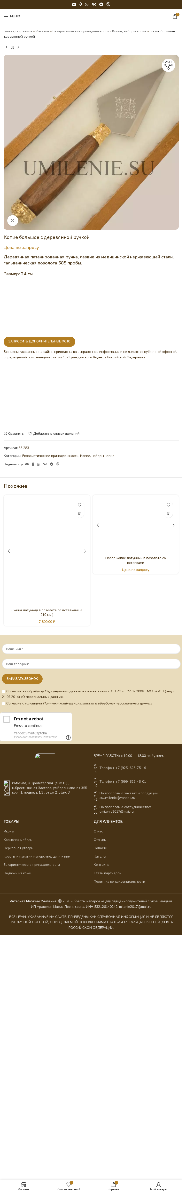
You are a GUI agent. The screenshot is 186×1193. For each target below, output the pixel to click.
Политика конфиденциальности (119, 1131)
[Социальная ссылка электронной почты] (74, 4)
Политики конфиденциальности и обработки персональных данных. (97, 952)
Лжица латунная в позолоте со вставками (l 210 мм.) (46, 866)
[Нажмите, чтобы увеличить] (12, 220)
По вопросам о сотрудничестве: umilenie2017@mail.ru (125, 1058)
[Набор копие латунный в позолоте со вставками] (136, 678)
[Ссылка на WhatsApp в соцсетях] (87, 4)
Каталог (100, 1105)
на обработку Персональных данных (51, 940)
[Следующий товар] (18, 47)
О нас (98, 1080)
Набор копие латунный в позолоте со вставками (135, 866)
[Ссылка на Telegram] (101, 4)
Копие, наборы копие (129, 31)
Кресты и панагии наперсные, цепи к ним (37, 1105)
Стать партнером (108, 1122)
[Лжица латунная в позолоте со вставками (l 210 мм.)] (47, 678)
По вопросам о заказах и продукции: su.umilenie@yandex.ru (129, 1045)
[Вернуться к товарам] (12, 47)
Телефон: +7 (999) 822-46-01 (123, 1031)
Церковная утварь (18, 1097)
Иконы (9, 1080)
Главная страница (18, 31)
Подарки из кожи (17, 1122)
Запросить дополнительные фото (39, 341)
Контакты (101, 1114)
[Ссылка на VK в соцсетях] (94, 4)
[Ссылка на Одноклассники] (81, 4)
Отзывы (100, 1089)
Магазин (42, 31)
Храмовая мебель (18, 1089)
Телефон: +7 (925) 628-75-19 (123, 1017)
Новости (100, 1097)
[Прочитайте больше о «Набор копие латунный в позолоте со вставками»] (168, 513)
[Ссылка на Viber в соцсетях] (108, 4)
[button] (80, 513)
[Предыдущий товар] (6, 47)
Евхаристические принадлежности (81, 31)
